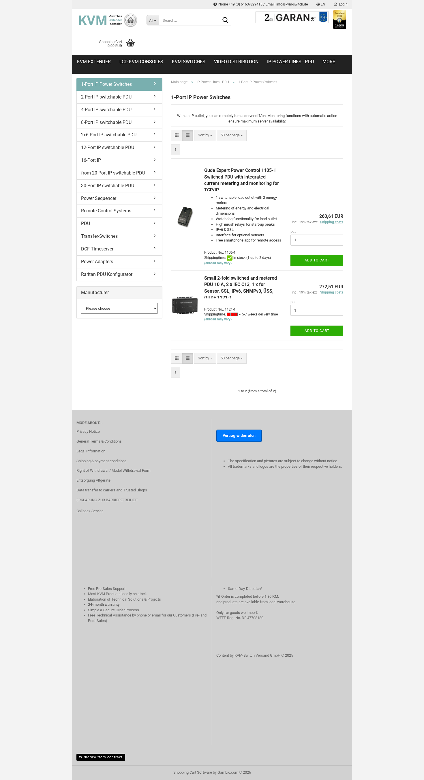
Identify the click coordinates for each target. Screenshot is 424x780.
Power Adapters (97, 261)
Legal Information (90, 451)
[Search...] (225, 20)
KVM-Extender (94, 61)
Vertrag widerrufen (239, 435)
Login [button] (342, 4)
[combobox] (205, 135)
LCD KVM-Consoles (141, 61)
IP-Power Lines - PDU (290, 61)
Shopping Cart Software (192, 772)
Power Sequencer (98, 198)
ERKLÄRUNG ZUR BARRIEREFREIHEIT (107, 500)
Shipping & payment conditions (101, 461)
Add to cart (317, 260)
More (328, 61)
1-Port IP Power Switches (106, 84)
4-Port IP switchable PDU (106, 109)
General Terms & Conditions (99, 441)
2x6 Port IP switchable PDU (108, 135)
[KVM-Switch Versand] (107, 20)
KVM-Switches (188, 61)
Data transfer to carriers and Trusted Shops (111, 490)
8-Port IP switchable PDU (106, 122)
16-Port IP (91, 160)
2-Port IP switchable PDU (106, 97)
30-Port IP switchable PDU (107, 185)
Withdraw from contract (101, 757)
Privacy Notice (88, 431)
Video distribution (236, 61)
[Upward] (408, 778)
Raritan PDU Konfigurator (106, 274)
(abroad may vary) (218, 263)
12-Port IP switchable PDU (107, 147)
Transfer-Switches (99, 236)
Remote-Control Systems (106, 210)
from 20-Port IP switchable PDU (113, 173)
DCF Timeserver (97, 249)
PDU (85, 223)
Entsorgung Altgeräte (93, 480)
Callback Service (90, 511)
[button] (321, 4)
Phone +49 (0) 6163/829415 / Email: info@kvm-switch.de (262, 4)
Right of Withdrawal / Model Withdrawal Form (113, 470)
